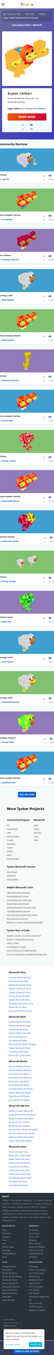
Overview (33, 1230)
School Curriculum (38, 1269)
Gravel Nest (7, 420)
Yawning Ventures (10, 259)
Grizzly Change (9, 460)
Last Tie (5, 179)
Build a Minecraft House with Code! (21, 907)
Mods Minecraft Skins (19, 981)
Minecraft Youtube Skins (20, 985)
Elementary (34, 1276)
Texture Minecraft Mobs (20, 1025)
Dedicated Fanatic (10, 541)
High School (34, 1283)
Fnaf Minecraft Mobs (18, 1029)
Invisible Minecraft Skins (20, 977)
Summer (33, 1256)
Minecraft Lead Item (18, 1151)
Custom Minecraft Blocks (20, 1070)
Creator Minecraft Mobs (20, 1022)
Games (10, 847)
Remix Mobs (27, 117)
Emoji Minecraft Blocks (19, 1085)
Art (8, 825)
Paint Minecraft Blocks (19, 1074)
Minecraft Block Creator (20, 1066)
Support (6, 1236)
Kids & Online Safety (12, 1328)
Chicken (42, 108)
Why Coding (35, 1243)
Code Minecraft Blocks (19, 1096)
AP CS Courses (36, 1286)
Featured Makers (37, 1246)
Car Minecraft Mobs (18, 1040)
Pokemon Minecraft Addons (21, 1137)
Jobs (4, 1243)
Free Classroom (36, 1273)
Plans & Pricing (36, 1250)
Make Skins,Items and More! (18, 892)
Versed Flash (8, 742)
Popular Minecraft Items (20, 1163)
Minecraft (29, 14)
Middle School (36, 1279)
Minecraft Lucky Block (19, 1081)
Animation (11, 843)
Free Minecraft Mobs (18, 1051)
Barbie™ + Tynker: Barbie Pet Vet (20, 939)
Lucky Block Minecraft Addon (22, 1114)
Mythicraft (11, 875)
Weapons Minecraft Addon (21, 1118)
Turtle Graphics (13, 858)
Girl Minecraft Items (18, 1181)
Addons (42, 14)
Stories (10, 851)
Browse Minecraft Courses (17, 896)
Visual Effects (12, 829)
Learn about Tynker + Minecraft (27, 25)
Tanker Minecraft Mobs (19, 1048)
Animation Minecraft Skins (21, 1003)
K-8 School (34, 1293)
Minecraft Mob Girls (18, 1037)
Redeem (33, 1240)
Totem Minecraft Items (19, 1170)
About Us (6, 1233)
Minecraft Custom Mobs (20, 1055)
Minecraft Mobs (9, 1279)
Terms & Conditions (11, 1323)
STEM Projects (36, 1306)
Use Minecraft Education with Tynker (22, 915)
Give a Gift (34, 1236)
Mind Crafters (12, 879)
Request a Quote (37, 1310)
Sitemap (6, 1250)
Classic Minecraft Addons (20, 1140)
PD (30, 1300)
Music (9, 855)
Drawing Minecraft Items (20, 1178)
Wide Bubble (8, 300)
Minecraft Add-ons (11, 1286)
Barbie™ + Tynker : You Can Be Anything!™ (24, 935)
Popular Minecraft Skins (20, 988)
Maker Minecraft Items (19, 1159)
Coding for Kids (13, 14)
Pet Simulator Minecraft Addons (23, 1129)
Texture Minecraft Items (20, 1174)
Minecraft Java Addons (19, 1126)
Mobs (36, 840)
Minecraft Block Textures (20, 1077)
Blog (4, 1230)
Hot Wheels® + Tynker (16, 947)
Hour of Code (8, 1300)
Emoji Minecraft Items (19, 1166)
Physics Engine (13, 836)
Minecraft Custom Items (20, 1155)
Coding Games (9, 1266)
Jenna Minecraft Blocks (19, 1100)
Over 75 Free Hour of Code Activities (22, 950)
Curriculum (34, 1233)
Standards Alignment (39, 1296)
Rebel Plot (6, 621)
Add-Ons (37, 832)
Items (36, 836)
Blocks (36, 829)
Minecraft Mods (9, 1293)
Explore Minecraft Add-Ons (18, 903)
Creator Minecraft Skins (20, 992)
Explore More (27, 794)
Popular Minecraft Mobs (20, 1033)
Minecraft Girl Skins (18, 1007)
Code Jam (6, 1296)
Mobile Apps (8, 1246)
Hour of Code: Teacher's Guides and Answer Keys (27, 954)
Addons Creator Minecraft (21, 1111)
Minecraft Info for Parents (17, 918)
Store (4, 1256)
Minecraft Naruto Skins (19, 996)
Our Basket (7, 219)
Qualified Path (9, 782)
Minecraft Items (9, 1290)
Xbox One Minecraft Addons (22, 1133)
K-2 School (34, 1290)
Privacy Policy (10, 1325)
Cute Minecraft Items (18, 1185)
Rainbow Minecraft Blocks (21, 1088)
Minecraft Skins (9, 1273)
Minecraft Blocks (10, 1283)
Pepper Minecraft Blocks (20, 1092)
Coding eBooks (9, 1253)
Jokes (9, 832)
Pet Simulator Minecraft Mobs (22, 1044)
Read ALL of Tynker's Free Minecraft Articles (25, 922)
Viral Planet (7, 661)
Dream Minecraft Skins (19, 999)
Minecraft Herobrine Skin (20, 1011)
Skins (36, 825)
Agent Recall (12, 872)
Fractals (10, 840)
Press (4, 1240)
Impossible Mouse (10, 501)
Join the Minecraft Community (19, 900)
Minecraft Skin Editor (12, 1276)
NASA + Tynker (13, 943)
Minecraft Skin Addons (19, 1122)
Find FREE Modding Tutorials (18, 911)
